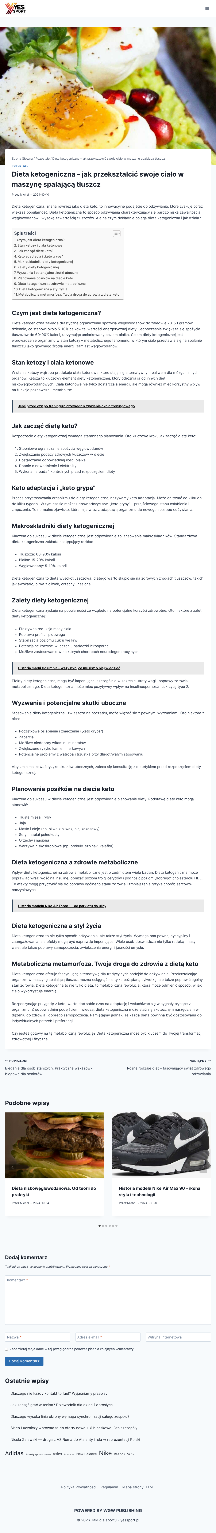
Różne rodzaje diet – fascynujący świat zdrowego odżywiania (169, 1067)
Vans (130, 1454)
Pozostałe (20, 165)
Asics (57, 1454)
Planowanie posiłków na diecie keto (45, 278)
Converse (69, 1454)
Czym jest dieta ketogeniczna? (41, 240)
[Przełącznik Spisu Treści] (114, 233)
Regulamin (109, 1487)
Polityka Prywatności (78, 1487)
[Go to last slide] (12, 1167)
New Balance (86, 1454)
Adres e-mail (89, 1337)
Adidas (14, 1453)
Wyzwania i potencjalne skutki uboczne (47, 273)
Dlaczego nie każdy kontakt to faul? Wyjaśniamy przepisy (59, 1393)
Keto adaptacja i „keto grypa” (40, 256)
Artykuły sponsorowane (38, 1454)
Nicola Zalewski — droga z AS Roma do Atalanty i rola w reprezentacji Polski (75, 1439)
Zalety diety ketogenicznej (38, 267)
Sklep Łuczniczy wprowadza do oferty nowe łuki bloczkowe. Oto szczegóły (74, 1428)
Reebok (119, 1454)
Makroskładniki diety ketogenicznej (45, 262)
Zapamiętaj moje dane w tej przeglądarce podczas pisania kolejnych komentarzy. (72, 1349)
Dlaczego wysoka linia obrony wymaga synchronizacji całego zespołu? (70, 1416)
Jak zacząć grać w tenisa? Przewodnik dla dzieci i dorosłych (62, 1405)
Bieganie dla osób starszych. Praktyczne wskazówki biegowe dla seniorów (49, 1067)
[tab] (100, 1226)
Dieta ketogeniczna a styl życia (43, 289)
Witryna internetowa (165, 1337)
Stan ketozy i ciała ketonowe (40, 245)
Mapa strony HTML (138, 1487)
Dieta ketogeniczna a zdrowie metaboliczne (52, 284)
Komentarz (17, 1280)
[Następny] (203, 1167)
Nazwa (14, 1337)
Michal (24, 194)
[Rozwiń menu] (207, 8)
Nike (105, 1453)
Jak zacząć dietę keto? (35, 251)
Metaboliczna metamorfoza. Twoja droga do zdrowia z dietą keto (68, 294)
